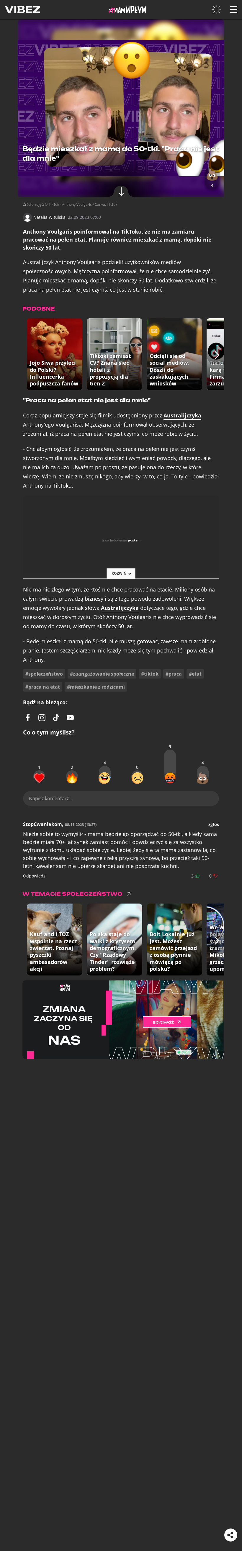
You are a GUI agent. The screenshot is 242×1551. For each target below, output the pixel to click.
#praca (174, 674)
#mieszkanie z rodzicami (96, 687)
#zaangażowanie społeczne (102, 674)
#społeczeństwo (44, 674)
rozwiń (119, 573)
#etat (195, 674)
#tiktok (149, 674)
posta (133, 540)
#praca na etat (42, 687)
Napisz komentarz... (50, 798)
